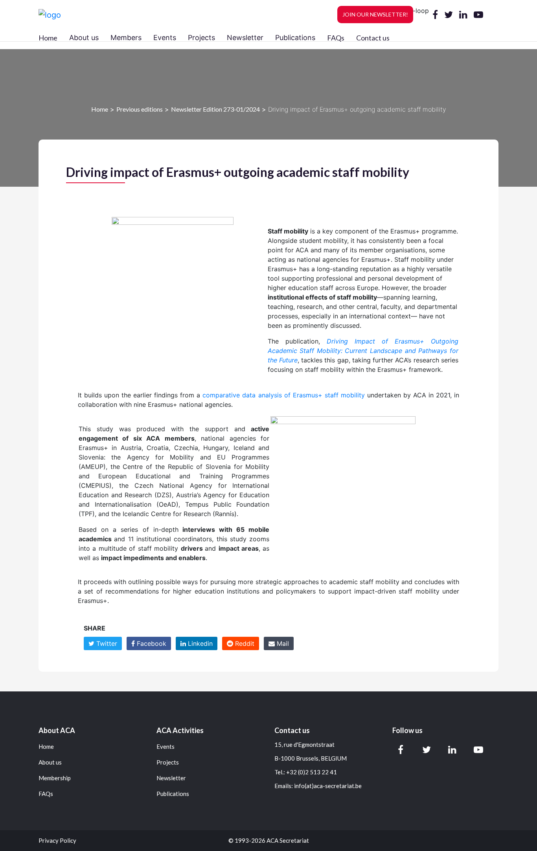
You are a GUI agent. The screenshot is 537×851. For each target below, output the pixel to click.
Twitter (105, 643)
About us (50, 762)
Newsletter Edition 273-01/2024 (215, 109)
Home (48, 37)
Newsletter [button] (245, 37)
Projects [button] (201, 37)
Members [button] (126, 37)
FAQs (335, 37)
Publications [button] (295, 37)
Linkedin (199, 643)
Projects (167, 762)
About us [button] (84, 37)
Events (165, 747)
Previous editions (139, 109)
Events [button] (164, 37)
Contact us (373, 37)
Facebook (150, 643)
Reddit (243, 643)
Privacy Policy (57, 841)
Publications (172, 794)
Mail (282, 643)
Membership (55, 778)
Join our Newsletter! (375, 14)
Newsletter (171, 778)
